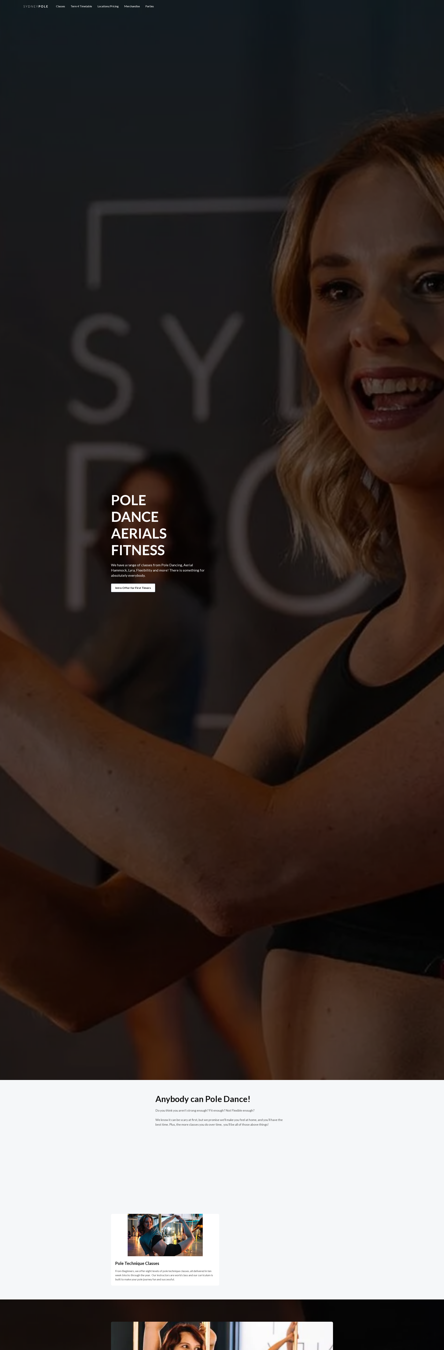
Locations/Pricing (108, 6)
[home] (35, 6)
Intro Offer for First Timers (133, 587)
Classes (60, 6)
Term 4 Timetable (81, 6)
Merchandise (132, 6)
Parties (149, 6)
